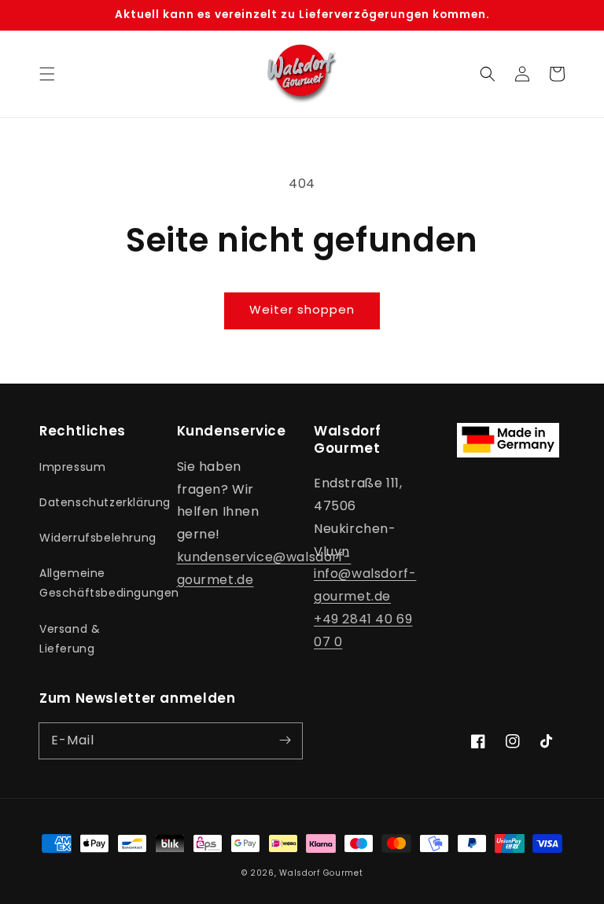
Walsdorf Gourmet (321, 873)
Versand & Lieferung (69, 638)
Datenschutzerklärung (105, 502)
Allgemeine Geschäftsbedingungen (109, 583)
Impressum (72, 467)
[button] (47, 74)
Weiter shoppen (302, 309)
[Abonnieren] (284, 740)
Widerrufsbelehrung (98, 538)
